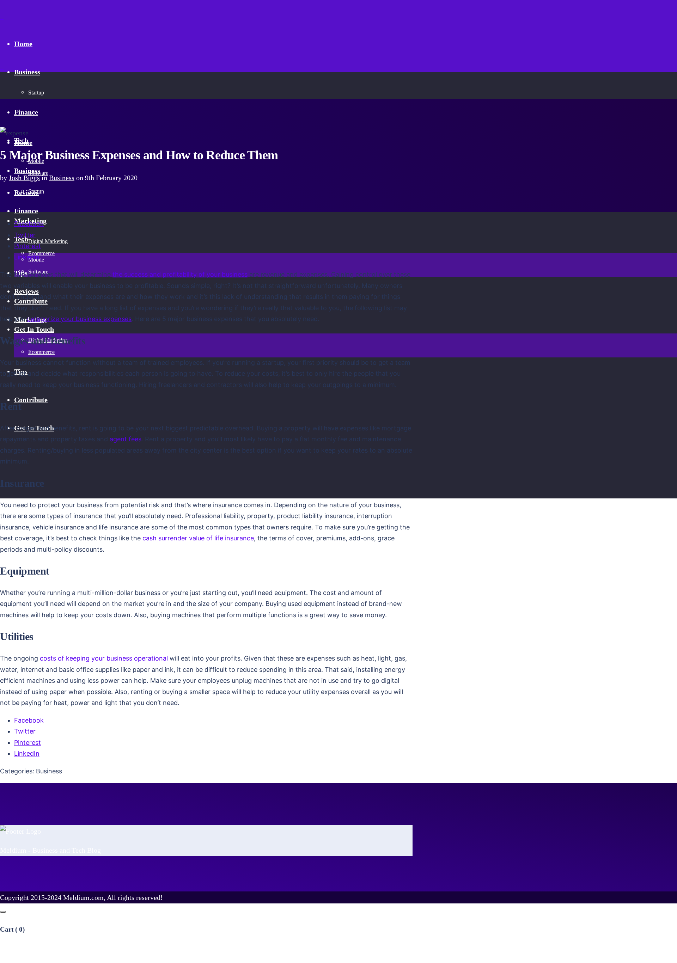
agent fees (125, 439)
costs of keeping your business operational (104, 658)
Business (61, 178)
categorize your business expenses (79, 319)
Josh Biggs (24, 178)
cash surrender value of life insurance (198, 538)
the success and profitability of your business (180, 274)
